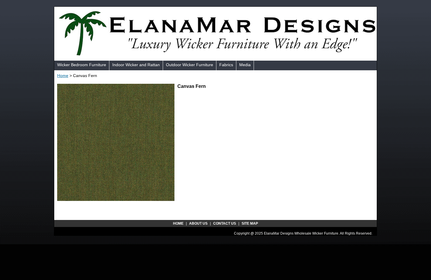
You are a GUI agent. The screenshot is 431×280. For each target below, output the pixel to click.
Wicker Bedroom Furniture (81, 64)
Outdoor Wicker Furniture (189, 64)
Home (62, 75)
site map (250, 223)
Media (245, 64)
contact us (224, 223)
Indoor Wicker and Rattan (136, 64)
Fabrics (226, 64)
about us (198, 223)
